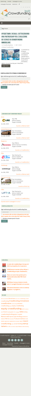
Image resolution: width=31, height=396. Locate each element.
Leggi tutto (5, 65)
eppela (10, 305)
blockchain (12, 298)
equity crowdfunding (11, 308)
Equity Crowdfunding (8, 47)
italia (21, 312)
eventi (23, 309)
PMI (6, 318)
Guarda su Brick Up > (24, 186)
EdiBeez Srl (13, 335)
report (21, 321)
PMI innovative (10, 318)
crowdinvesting (14, 303)
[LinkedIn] (27, 7)
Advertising (3, 1)
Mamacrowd (5, 316)
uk (9, 326)
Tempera (20, 346)
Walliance (20, 326)
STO (7, 326)
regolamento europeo (14, 321)
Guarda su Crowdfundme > (22, 150)
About (3, 343)
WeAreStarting (26, 326)
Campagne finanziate (6, 4)
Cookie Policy (17, 337)
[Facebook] (21, 7)
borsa (16, 298)
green (12, 312)
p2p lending (18, 316)
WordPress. (27, 346)
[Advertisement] (15, 241)
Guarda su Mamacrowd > (23, 126)
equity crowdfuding (18, 306)
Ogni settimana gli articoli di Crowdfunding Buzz (14, 76)
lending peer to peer (15, 314)
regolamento (7, 321)
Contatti (9, 1)
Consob (27, 298)
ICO (14, 312)
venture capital (15, 326)
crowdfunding (5, 301)
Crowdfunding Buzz (8, 45)
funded (8, 312)
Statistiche (14, 4)
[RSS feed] (29, 7)
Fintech (5, 312)
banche (6, 298)
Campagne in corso (17, 1)
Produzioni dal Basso (20, 318)
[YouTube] (23, 7)
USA (11, 326)
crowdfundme (6, 303)
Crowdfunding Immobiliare (19, 301)
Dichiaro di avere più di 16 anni (10, 84)
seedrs (12, 323)
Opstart (11, 316)
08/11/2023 (19, 45)
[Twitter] (25, 7)
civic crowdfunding (21, 298)
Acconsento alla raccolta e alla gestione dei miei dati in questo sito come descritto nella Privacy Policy (15, 81)
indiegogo (17, 312)
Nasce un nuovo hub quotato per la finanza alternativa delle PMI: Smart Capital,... (16, 277)
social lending (18, 324)
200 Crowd (3, 298)
